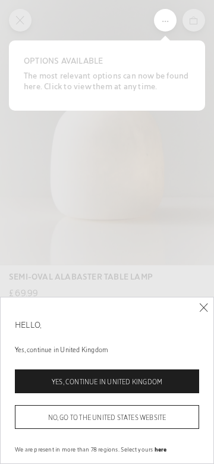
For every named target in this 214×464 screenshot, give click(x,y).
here (161, 449)
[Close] (204, 307)
